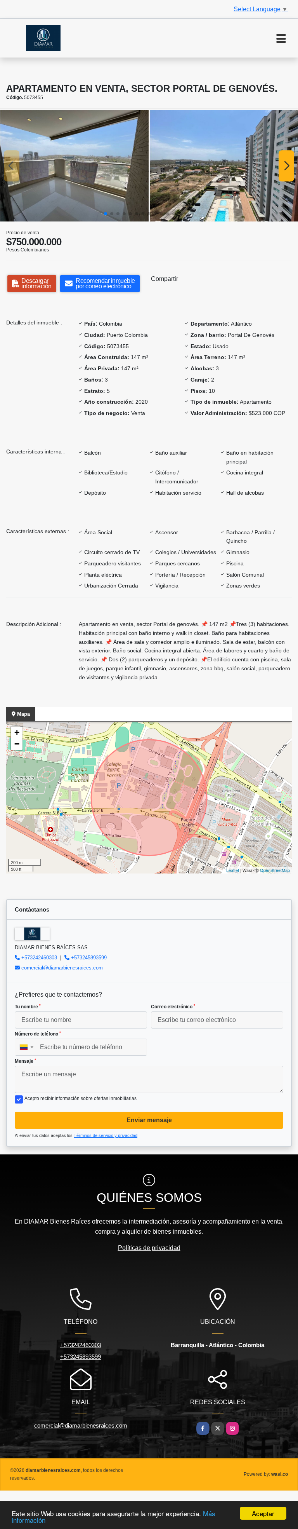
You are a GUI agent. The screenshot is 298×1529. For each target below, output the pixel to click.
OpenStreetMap (275, 870)
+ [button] (16, 732)
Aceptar (263, 1513)
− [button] (16, 744)
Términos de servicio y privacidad (105, 1135)
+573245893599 (89, 958)
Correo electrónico (173, 1007)
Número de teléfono (38, 1034)
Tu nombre (28, 1007)
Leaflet (232, 870)
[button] (105, 213)
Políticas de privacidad (149, 1248)
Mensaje (25, 1061)
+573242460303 (39, 958)
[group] (74, 165)
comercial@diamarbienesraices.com (62, 968)
